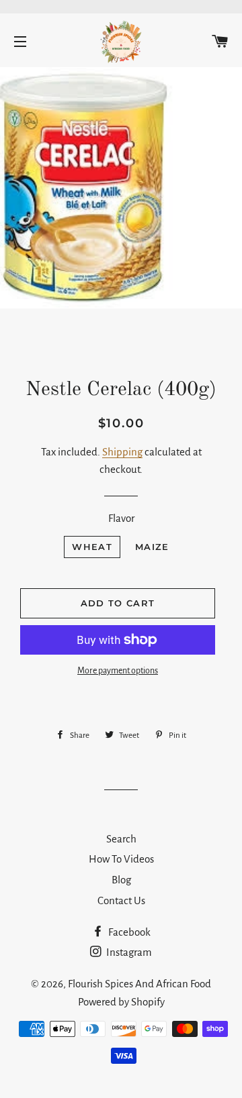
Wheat (92, 546)
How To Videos (121, 859)
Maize (152, 546)
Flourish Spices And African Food (139, 983)
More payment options (117, 670)
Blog (121, 879)
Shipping (122, 451)
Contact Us (121, 900)
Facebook (128, 932)
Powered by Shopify (121, 1001)
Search (121, 838)
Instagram (128, 952)
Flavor (121, 518)
